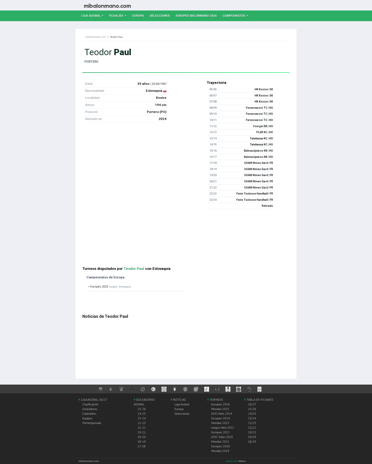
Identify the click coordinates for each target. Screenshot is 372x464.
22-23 (142, 423)
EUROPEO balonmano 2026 (198, 15)
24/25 (252, 413)
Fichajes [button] (116, 15)
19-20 (142, 437)
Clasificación (90, 404)
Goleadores (89, 409)
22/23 (252, 423)
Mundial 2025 (220, 409)
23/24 (252, 418)
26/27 (252, 404)
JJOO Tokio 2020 (222, 437)
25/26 (252, 409)
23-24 (142, 418)
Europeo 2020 (220, 446)
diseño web (232, 461)
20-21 (142, 432)
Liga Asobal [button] (91, 15)
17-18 (142, 446)
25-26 (142, 409)
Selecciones (161, 15)
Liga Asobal (181, 404)
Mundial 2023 (220, 423)
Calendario (89, 413)
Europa (139, 15)
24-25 (142, 413)
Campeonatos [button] (234, 15)
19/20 (252, 437)
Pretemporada (91, 423)
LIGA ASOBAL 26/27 (93, 399)
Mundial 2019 (220, 451)
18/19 (252, 441)
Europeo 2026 (220, 404)
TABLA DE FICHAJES (259, 399)
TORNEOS (216, 399)
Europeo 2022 (220, 432)
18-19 (142, 441)
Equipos (87, 418)
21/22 (252, 427)
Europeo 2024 (220, 418)
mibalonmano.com (95, 36)
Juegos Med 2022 (222, 427)
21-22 (142, 427)
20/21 (252, 432)
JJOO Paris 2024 (221, 413)
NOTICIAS (179, 399)
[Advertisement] (186, 239)
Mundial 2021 (220, 441)
